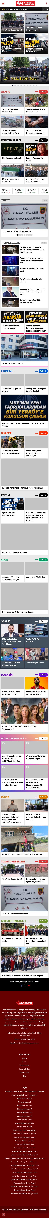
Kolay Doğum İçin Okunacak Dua (24, 1130)
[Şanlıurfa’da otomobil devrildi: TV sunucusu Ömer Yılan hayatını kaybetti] (10, 296)
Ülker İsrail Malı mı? (24, 1105)
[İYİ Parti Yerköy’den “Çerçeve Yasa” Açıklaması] (24, 472)
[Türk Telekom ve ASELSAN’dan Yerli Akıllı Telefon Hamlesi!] (12, 771)
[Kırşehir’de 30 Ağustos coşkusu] (12, 929)
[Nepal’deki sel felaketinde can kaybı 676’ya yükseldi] (24, 839)
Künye (24, 1058)
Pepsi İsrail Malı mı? (24, 1098)
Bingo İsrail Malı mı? (24, 1109)
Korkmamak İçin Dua (24, 1127)
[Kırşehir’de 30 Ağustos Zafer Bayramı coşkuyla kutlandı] (36, 929)
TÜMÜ (42, 91)
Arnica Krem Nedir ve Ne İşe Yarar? (24, 1176)
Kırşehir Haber (24, 1069)
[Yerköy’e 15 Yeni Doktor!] (36, 630)
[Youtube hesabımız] (29, 985)
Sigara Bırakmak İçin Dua (24, 1123)
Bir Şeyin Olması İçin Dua (24, 1141)
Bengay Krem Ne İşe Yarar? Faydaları (24, 1162)
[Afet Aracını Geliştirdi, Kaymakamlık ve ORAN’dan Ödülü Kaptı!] (12, 747)
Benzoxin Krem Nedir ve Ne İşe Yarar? (24, 1186)
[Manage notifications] (3, 1214)
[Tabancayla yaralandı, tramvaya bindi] (10, 275)
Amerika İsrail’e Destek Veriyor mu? (24, 1095)
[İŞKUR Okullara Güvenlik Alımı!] (12, 504)
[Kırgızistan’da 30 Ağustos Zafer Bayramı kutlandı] (36, 805)
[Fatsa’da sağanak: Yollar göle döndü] (10, 285)
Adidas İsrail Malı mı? (24, 1112)
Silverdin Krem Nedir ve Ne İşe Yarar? (24, 1169)
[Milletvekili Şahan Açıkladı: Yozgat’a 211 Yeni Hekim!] (12, 630)
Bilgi (24, 1076)
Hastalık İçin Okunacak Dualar (24, 1137)
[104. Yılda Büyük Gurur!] (12, 870)
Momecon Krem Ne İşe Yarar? (24, 1183)
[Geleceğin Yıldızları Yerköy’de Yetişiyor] (12, 568)
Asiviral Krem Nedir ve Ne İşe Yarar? (24, 1179)
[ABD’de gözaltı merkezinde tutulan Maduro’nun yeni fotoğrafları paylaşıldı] (12, 805)
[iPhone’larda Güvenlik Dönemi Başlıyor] (36, 747)
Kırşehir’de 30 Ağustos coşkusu (17, 9)
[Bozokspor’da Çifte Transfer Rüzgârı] (24, 596)
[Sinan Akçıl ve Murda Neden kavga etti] (12, 683)
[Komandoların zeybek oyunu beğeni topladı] (36, 870)
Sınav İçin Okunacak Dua (24, 1144)
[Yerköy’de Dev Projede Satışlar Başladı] (36, 380)
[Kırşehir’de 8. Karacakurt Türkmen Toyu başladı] (24, 960)
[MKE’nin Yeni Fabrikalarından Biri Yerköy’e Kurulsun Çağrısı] (24, 408)
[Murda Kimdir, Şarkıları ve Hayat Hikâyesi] (36, 683)
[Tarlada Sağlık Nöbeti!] (36, 654)
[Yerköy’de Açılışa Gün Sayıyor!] (12, 380)
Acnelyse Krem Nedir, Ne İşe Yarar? (24, 1151)
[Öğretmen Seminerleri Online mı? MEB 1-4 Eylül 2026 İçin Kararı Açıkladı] (36, 504)
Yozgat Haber (24, 1065)
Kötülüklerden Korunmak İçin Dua (24, 1134)
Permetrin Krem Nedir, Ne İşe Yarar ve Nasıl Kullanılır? (24, 1158)
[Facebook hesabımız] (21, 985)
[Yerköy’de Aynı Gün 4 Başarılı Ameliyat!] (12, 654)
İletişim (24, 1062)
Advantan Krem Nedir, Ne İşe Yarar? (24, 1155)
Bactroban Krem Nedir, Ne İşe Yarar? (24, 1193)
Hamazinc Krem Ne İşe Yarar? (24, 1190)
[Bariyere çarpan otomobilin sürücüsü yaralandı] (10, 306)
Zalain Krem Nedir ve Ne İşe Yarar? (24, 1172)
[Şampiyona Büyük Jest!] (36, 568)
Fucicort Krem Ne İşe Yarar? (24, 1148)
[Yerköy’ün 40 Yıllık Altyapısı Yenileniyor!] (12, 442)
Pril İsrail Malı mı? (24, 1102)
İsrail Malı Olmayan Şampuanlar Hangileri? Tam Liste (24, 1091)
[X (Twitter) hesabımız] (25, 985)
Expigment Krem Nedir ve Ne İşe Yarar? (24, 1165)
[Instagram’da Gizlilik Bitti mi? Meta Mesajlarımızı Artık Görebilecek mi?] (36, 771)
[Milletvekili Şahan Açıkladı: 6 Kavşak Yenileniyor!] (36, 442)
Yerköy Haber (24, 1072)
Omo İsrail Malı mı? (24, 1120)
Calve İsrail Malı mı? (24, 1116)
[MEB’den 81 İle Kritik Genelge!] (24, 537)
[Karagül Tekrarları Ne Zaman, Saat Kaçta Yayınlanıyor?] (24, 711)
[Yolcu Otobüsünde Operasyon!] (24, 898)
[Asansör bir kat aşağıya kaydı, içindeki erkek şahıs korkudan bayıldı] (10, 264)
